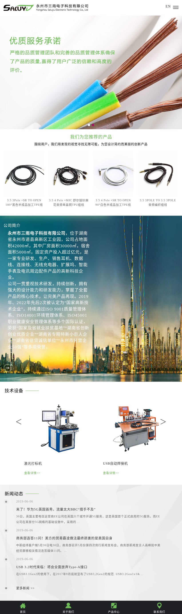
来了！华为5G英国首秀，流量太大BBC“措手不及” (56, 509)
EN (168, 6)
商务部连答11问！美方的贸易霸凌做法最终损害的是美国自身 (64, 538)
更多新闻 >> (25, 588)
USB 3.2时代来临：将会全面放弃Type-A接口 (51, 567)
